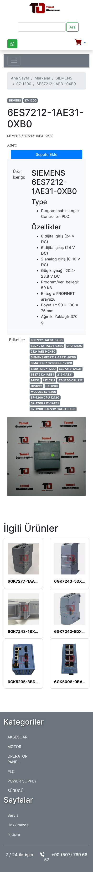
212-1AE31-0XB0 (43, 351)
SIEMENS (64, 78)
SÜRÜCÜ (15, 790)
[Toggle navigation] (14, 61)
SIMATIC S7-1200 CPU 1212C (51, 363)
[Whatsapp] (12, 43)
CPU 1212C (74, 346)
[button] (80, 42)
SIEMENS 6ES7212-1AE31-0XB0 (53, 357)
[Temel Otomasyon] (45, 8)
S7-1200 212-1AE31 (45, 403)
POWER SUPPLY (22, 781)
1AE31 (35, 380)
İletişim (13, 834)
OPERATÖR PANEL (17, 759)
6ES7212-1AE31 (70, 369)
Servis (12, 815)
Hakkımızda (18, 824)
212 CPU (49, 380)
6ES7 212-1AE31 (42, 374)
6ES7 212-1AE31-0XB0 (47, 346)
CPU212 (36, 386)
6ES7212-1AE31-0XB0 (46, 340)
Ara (72, 27)
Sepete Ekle (46, 154)
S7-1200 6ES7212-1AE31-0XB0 (53, 409)
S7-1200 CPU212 (70, 380)
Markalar (42, 78)
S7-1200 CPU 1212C (45, 397)
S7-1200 (23, 83)
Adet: (12, 145)
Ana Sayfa (20, 78)
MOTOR (14, 746)
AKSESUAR (17, 737)
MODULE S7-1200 (43, 392)
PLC (11, 771)
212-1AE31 (64, 374)
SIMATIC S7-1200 (43, 369)
